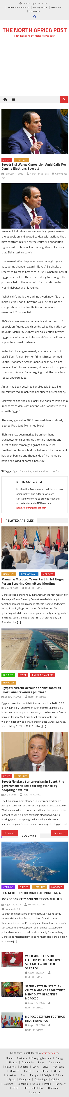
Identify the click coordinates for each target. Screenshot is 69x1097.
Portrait (14, 1088)
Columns (29, 835)
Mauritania (58, 1066)
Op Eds (36, 1084)
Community (27, 1062)
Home (9, 1058)
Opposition (25, 471)
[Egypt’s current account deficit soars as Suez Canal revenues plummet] (34, 649)
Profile (47, 1084)
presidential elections (44, 471)
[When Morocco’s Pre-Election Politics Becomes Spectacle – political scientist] (12, 959)
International (29, 574)
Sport (12, 1079)
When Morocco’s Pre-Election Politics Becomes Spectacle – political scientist (43, 962)
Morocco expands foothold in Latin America (45, 1018)
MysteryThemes (49, 1053)
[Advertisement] (34, 68)
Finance (13, 1062)
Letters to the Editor (33, 1088)
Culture (59, 1075)
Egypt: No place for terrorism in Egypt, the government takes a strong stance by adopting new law (32, 785)
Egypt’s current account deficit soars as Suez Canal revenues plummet (31, 689)
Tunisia (27, 1071)
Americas (11, 1075)
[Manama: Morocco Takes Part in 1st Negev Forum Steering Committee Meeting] (34, 547)
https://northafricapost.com (31, 508)
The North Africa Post (18, 7)
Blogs (41, 1062)
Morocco (48, 574)
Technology (41, 1079)
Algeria (24, 1066)
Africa (57, 1071)
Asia (23, 1075)
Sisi (58, 471)
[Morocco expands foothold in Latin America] (12, 1019)
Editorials (23, 1084)
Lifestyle (46, 1075)
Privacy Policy (40, 7)
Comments (55, 1062)
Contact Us (34, 11)
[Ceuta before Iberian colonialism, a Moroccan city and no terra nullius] (34, 862)
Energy (59, 1058)
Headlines (21, 160)
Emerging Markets (42, 675)
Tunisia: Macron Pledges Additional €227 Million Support (61, 833)
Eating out (24, 1079)
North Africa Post (39, 173)
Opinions (56, 1079)
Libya (45, 1066)
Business (8, 675)
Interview (61, 1084)
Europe (24, 887)
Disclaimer (56, 7)
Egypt (6, 160)
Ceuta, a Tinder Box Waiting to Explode (12, 833)
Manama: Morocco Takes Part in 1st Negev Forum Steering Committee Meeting (32, 581)
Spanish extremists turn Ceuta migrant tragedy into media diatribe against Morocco (45, 992)
